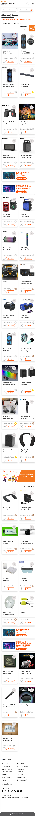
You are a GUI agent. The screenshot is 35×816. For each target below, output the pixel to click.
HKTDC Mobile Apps (22, 766)
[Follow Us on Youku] (21, 791)
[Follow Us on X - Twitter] (6, 791)
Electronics (15, 15)
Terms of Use (20, 774)
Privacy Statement (6, 777)
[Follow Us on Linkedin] (9, 791)
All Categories (5, 15)
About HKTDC (20, 763)
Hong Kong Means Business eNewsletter (7, 770)
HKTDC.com (5, 763)
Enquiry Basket (17, 814)
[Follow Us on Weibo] (12, 791)
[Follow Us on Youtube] (18, 791)
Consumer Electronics (7, 17)
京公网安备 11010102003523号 (7, 783)
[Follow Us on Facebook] (2, 791)
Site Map (4, 780)
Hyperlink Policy (21, 777)
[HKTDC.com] (17, 761)
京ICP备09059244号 (22, 780)
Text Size (4, 774)
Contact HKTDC (6, 766)
